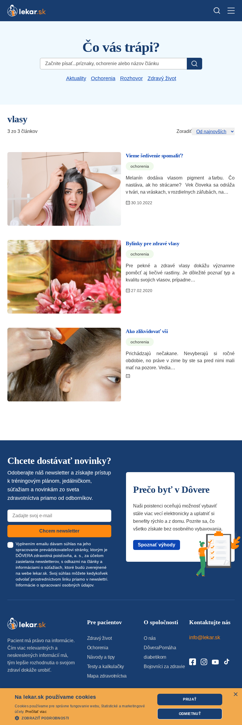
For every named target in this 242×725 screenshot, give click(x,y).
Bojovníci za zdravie (164, 666)
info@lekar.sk (204, 637)
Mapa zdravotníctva (107, 675)
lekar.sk (40, 573)
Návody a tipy (101, 657)
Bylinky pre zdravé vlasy (152, 243)
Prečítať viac (36, 712)
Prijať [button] (189, 699)
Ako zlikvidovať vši (147, 331)
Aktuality (76, 78)
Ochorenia (103, 78)
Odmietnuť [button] (190, 714)
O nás (150, 638)
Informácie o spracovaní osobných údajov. (55, 585)
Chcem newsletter (59, 530)
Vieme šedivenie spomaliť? (154, 156)
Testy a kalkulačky (105, 666)
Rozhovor (131, 78)
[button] (83, 718)
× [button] (235, 694)
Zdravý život (162, 78)
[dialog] (121, 706)
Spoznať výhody (156, 544)
